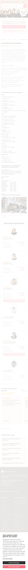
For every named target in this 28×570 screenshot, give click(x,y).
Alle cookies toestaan (14, 566)
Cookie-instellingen (14, 562)
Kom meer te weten (7, 558)
